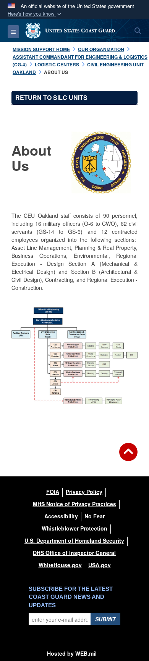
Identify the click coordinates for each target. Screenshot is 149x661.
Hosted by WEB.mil (72, 653)
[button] (35, 14)
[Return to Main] (128, 456)
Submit (105, 619)
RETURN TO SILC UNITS (51, 97)
